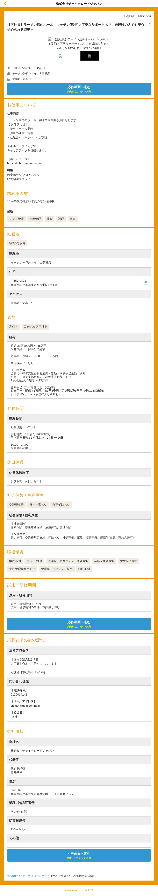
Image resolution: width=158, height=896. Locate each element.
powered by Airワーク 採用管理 (79, 890)
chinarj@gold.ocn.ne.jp (26, 705)
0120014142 (19, 694)
